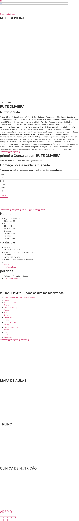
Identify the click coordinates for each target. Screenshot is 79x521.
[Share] (6, 517)
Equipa (6, 312)
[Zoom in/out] (14, 517)
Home (6, 300)
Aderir (6, 310)
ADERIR (6, 512)
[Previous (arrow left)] (1, 520)
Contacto (3, 188)
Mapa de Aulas (10, 303)
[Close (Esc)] (1, 517)
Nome (2, 174)
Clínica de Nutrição (11, 307)
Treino (6, 305)
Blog (6, 315)
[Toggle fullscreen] (10, 517)
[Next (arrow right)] (6, 520)
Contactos (8, 317)
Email (2, 181)
